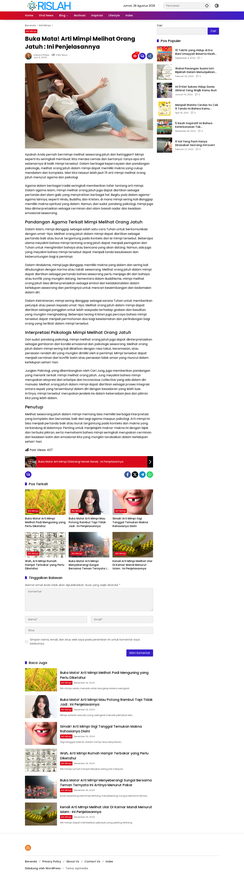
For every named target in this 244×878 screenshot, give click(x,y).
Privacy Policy (51, 861)
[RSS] (28, 848)
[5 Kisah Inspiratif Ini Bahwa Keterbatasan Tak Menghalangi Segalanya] (164, 126)
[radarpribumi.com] (49, 5)
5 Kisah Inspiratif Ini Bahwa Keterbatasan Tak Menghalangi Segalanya (193, 125)
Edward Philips (41, 55)
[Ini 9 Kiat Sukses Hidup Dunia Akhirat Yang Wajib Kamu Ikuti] (164, 90)
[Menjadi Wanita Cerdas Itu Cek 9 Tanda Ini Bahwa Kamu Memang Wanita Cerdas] (164, 108)
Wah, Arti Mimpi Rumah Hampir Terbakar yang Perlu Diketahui (44, 564)
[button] (207, 5)
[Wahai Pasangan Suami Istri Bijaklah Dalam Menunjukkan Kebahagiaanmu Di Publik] (164, 72)
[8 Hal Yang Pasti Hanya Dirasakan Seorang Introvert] (164, 145)
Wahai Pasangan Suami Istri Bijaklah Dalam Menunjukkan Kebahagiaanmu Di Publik (195, 70)
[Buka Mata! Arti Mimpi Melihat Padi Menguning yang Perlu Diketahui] (45, 502)
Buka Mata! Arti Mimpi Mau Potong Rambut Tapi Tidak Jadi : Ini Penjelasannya (87, 522)
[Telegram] (142, 474)
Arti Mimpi (31, 31)
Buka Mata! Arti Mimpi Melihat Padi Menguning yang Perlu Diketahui (45, 522)
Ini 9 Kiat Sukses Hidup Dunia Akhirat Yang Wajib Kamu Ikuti (196, 88)
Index (109, 861)
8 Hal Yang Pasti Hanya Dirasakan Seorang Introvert (195, 143)
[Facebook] (127, 474)
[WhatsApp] (150, 474)
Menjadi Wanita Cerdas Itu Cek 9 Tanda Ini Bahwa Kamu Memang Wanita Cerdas (196, 107)
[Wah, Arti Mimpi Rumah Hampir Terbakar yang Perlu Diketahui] (45, 544)
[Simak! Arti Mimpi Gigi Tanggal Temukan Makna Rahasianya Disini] (132, 502)
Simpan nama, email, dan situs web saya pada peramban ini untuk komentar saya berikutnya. (85, 641)
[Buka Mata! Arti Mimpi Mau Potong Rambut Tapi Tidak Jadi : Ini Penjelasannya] (89, 502)
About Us (72, 861)
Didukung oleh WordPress (43, 868)
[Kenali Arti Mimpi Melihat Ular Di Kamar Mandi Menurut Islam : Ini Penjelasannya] (132, 544)
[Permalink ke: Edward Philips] (29, 56)
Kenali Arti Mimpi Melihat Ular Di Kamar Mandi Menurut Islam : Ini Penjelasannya (132, 564)
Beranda (31, 861)
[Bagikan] (150, 56)
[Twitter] (135, 474)
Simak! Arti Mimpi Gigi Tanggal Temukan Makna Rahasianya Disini (130, 522)
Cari (159, 25)
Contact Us (92, 861)
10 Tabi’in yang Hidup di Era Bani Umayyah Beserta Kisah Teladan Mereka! (195, 52)
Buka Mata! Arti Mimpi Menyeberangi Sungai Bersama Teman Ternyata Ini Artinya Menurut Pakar (89, 565)
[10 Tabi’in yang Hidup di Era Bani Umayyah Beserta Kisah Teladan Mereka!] (164, 53)
